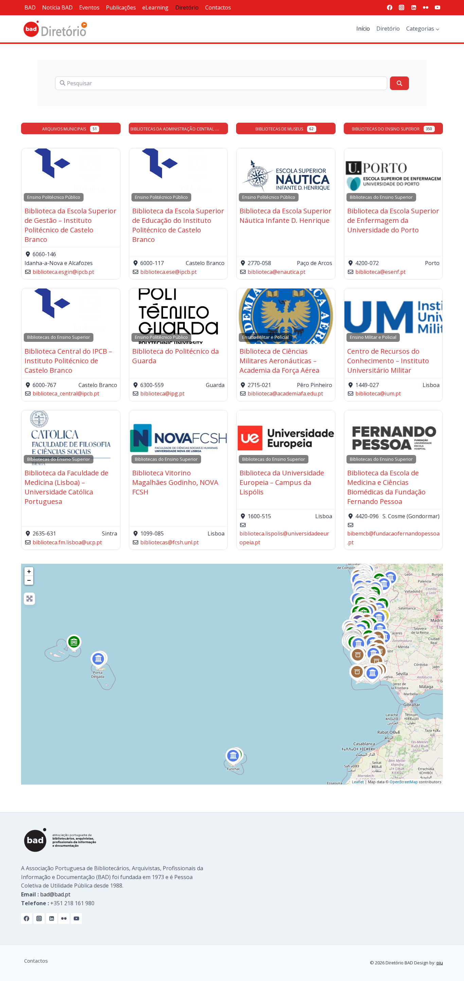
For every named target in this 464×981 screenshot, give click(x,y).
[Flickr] (425, 7)
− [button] (29, 580)
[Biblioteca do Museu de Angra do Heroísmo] (74, 643)
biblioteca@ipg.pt (162, 393)
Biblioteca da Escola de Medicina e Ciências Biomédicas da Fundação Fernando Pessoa (386, 487)
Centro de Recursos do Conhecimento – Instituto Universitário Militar (388, 361)
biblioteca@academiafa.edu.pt (285, 393)
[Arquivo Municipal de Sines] (358, 656)
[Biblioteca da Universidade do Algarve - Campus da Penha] (372, 674)
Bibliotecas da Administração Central (172, 129)
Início (363, 28)
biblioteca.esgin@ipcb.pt (63, 272)
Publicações (121, 7)
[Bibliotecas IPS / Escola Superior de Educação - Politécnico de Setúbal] (358, 645)
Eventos (89, 7)
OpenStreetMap (404, 781)
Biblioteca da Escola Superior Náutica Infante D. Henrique (285, 215)
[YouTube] (437, 7)
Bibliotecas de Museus (279, 129)
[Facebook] (389, 7)
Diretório (187, 7)
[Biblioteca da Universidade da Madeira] (233, 757)
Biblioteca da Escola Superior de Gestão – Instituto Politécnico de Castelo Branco (70, 225)
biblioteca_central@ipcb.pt (66, 393)
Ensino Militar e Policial (265, 337)
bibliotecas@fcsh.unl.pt (169, 542)
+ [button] (29, 571)
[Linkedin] (413, 7)
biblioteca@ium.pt (378, 393)
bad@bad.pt (55, 894)
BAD (30, 7)
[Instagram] (401, 7)
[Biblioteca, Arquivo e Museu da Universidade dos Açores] (98, 660)
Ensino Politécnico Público (53, 197)
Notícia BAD (57, 7)
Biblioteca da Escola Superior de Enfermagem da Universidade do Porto (393, 220)
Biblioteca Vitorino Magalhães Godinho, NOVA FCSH (175, 482)
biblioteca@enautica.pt (276, 272)
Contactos (218, 7)
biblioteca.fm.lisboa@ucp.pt (67, 542)
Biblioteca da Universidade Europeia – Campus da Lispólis (281, 482)
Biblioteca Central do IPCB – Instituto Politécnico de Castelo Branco (68, 361)
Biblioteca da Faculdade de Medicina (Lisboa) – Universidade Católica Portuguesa (66, 487)
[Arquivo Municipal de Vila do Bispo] (357, 673)
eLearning (155, 7)
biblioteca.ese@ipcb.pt (168, 272)
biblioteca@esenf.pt (380, 272)
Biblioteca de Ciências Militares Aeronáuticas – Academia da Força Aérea (279, 361)
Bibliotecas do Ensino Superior (386, 129)
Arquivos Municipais (64, 129)
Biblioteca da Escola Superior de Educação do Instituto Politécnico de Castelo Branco (178, 225)
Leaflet (358, 781)
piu (439, 963)
